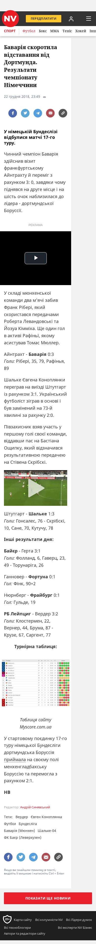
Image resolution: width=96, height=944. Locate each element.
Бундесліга (28, 823)
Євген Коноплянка (46, 816)
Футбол (29, 31)
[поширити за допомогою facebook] (12, 113)
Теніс (67, 31)
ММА (54, 31)
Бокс (43, 31)
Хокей (80, 31)
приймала (15, 759)
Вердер (22, 816)
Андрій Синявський (35, 807)
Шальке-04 (47, 830)
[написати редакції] (50, 113)
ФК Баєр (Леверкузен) (22, 837)
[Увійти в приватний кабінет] (71, 19)
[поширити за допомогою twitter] (25, 113)
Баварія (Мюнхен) (19, 830)
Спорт (10, 31)
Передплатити (43, 18)
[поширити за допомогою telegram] (37, 113)
